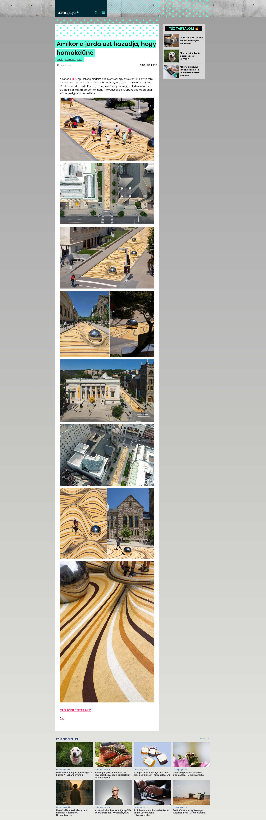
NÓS (74, 79)
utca (79, 59)
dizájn (60, 59)
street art (70, 59)
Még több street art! (75, 710)
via (62, 718)
